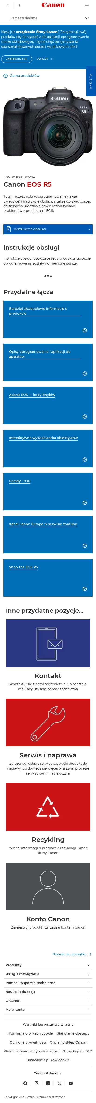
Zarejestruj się (16, 59)
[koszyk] (7, 5)
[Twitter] (59, 1083)
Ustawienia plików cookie (48, 1060)
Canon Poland (46, 1073)
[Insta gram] (36, 1083)
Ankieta (90, 81)
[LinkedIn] (48, 1083)
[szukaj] (19, 5)
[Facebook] (25, 1083)
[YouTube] (71, 1083)
